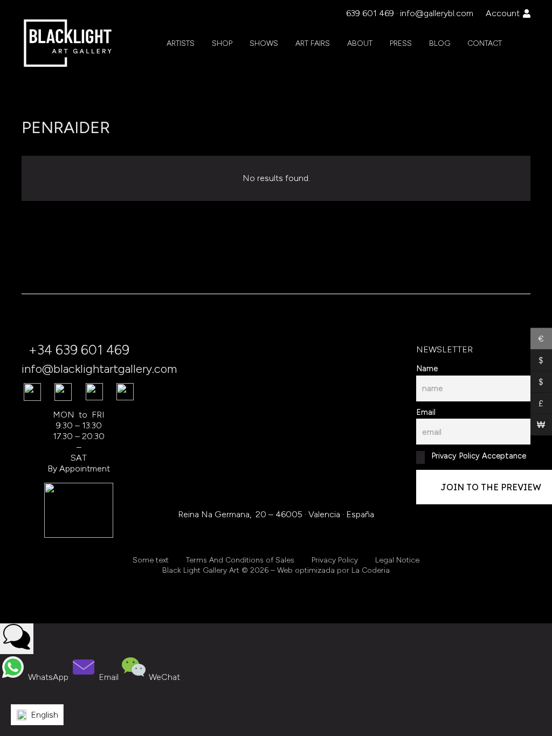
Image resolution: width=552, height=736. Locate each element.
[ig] (94, 391)
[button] (239, 43)
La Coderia (370, 570)
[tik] (63, 392)
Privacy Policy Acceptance (477, 456)
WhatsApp (48, 677)
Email (426, 412)
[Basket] (521, 43)
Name (427, 368)
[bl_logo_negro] (68, 43)
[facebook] (32, 392)
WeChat (163, 677)
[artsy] (125, 391)
